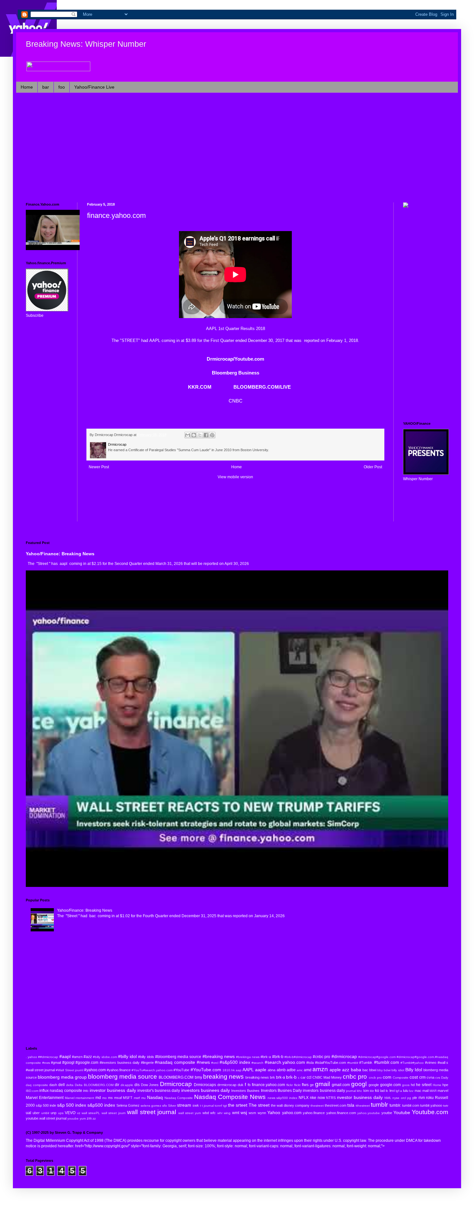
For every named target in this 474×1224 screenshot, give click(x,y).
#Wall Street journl (69, 1070)
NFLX (304, 1097)
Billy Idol (413, 1069)
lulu (405, 1091)
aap (239, 1070)
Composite (401, 1077)
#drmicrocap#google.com (377, 1057)
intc (86, 1091)
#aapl (65, 1056)
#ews (46, 1062)
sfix (164, 1105)
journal (351, 1091)
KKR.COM (200, 387)
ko (377, 1090)
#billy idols (146, 1057)
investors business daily (324, 1090)
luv (411, 1091)
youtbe (386, 1113)
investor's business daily (158, 1090)
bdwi (387, 1070)
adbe (291, 1070)
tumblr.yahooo (431, 1105)
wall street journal (151, 1112)
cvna (430, 1077)
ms (110, 1098)
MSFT (128, 1098)
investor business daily (113, 1090)
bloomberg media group (62, 1077)
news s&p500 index (283, 1098)
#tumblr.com (386, 1062)
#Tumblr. (366, 1062)
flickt (297, 1085)
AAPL (154, 340)
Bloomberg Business (235, 372)
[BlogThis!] (194, 435)
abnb (281, 1070)
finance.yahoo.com (268, 1085)
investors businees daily (205, 1090)
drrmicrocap (226, 1085)
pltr (414, 1098)
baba (356, 1069)
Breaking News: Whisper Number (86, 43)
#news (203, 1062)
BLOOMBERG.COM (176, 1077)
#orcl (214, 1062)
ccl (309, 1077)
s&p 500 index (71, 1105)
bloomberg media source (122, 1076)
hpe (445, 1085)
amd (307, 1070)
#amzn (77, 1057)
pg (409, 1098)
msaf (118, 1098)
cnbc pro (355, 1076)
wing (227, 1113)
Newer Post (99, 467)
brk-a (280, 1077)
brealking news (257, 1077)
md (98, 1097)
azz (345, 1069)
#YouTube (181, 1070)
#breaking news (218, 1056)
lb (387, 1091)
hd (413, 1085)
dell (61, 1085)
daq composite (37, 1085)
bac (365, 1070)
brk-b (291, 1077)
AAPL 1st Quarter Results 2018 (235, 328)
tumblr (379, 1104)
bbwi (372, 1070)
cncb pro (375, 1077)
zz (94, 1118)
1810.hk (228, 1070)
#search (257, 1062)
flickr (289, 1085)
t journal (208, 1105)
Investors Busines (245, 1091)
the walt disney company (290, 1105)
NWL (387, 1098)
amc (300, 1070)
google (374, 1085)
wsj (244, 1112)
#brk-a (266, 1057)
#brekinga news (248, 1057)
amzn (320, 1069)
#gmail (56, 1062)
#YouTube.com (206, 1069)
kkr (372, 1091)
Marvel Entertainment (45, 1097)
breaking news (223, 1076)
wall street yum (189, 1113)
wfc (213, 1113)
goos (406, 1085)
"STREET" (130, 340)
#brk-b (277, 1056)
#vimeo (430, 1062)
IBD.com (32, 1091)
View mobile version (235, 477)
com (387, 1077)
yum (83, 1118)
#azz (88, 1056)
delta (70, 1085)
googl (359, 1084)
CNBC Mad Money (327, 1077)
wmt (235, 1113)
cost (414, 1077)
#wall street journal (40, 1070)
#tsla (310, 1062)
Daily (444, 1077)
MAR (433, 1091)
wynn (262, 1113)
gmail (322, 1084)
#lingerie (147, 1062)
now (321, 1097)
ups (61, 1113)
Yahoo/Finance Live (94, 87)
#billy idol (127, 1056)
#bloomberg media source (178, 1056)
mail (425, 1091)
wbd (205, 1113)
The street (259, 1105)
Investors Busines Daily (281, 1090)
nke (313, 1097)
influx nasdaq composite (60, 1090)
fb (249, 1085)
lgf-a (399, 1091)
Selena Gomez (128, 1105)
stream (184, 1105)
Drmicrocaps (205, 1085)
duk (240, 1085)
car (303, 1077)
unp (53, 1113)
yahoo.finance (314, 1113)
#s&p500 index (235, 1062)
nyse (396, 1098)
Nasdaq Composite (178, 1098)
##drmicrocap (48, 1057)
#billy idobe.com (105, 1057)
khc (359, 1091)
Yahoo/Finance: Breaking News (60, 553)
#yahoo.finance (119, 1070)
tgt (225, 1105)
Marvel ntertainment (79, 1098)
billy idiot (397, 1070)
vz (78, 1113)
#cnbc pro (321, 1056)
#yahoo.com (95, 1070)
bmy (198, 1077)
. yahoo (31, 1057)
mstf (137, 1098)
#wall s (443, 1062)
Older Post (373, 467)
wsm (252, 1113)
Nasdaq (155, 1097)
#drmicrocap (344, 1056)
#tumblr (352, 1062)
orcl (403, 1098)
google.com (390, 1085)
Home (27, 87)
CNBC (235, 400)
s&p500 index (101, 1105)
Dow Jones (150, 1085)
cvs (437, 1077)
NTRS (331, 1098)
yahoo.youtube (368, 1113)
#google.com (86, 1062)
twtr (445, 1105)
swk (196, 1105)
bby (380, 1070)
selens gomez (151, 1105)
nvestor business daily (360, 1097)
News (258, 1096)
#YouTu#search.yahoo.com (152, 1070)
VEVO (70, 1113)
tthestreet (363, 1105)
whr (219, 1113)
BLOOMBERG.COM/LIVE (262, 387)
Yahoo (273, 1112)
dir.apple (127, 1085)
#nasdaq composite (175, 1062)
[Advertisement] (219, 147)
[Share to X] (200, 435)
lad (382, 1091)
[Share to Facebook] (206, 435)
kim (366, 1091)
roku (430, 1097)
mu (143, 1098)
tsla (350, 1105)
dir (117, 1085)
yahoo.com (291, 1113)
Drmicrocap (176, 1084)
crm (422, 1077)
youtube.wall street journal (46, 1118)
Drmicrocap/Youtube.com (235, 359)
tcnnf (218, 1105)
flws (305, 1085)
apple (335, 1069)
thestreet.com (335, 1105)
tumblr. (395, 1105)
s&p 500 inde (46, 1105)
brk (272, 1077)
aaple (260, 1069)
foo (61, 87)
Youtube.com (430, 1112)
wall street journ (114, 1113)
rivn (422, 1097)
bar (45, 87)
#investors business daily (120, 1062)
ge (312, 1085)
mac (418, 1091)
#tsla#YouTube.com (330, 1062)
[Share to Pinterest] (212, 435)
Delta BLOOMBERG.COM (94, 1085)
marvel (443, 1091)
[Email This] (187, 435)
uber (36, 1113)
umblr (45, 1113)
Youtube (401, 1112)
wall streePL (91, 1113)
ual (28, 1113)
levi (392, 1091)
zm (89, 1118)
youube (73, 1118)
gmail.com (341, 1085)
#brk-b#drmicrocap (298, 1057)
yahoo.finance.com (341, 1113)
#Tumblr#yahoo (412, 1062)
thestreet (317, 1105)
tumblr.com (410, 1105)
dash (53, 1085)
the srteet (237, 1105)
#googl (68, 1062)
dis (137, 1085)
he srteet (423, 1085)
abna (271, 1070)
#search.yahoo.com (285, 1062)
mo (104, 1098)
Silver (172, 1105)
